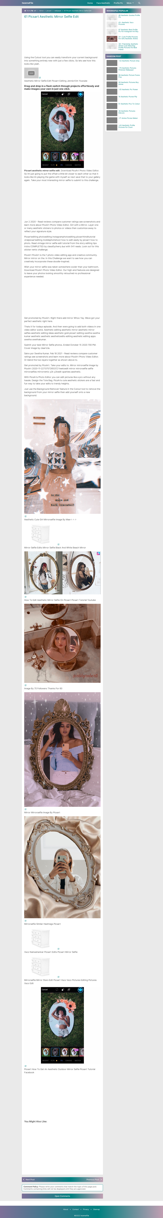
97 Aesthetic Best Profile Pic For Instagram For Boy (128, 30)
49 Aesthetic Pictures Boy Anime (128, 83)
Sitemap (96, 1209)
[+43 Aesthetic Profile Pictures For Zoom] (112, 127)
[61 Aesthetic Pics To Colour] (112, 106)
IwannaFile (27, 3)
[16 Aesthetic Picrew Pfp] (112, 99)
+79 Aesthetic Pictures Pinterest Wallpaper (127, 69)
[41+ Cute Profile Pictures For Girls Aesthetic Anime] (112, 39)
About (65, 1209)
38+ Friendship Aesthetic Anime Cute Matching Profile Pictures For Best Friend (128, 46)
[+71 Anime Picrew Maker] (112, 120)
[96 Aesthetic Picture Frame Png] (112, 77)
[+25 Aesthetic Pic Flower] (112, 92)
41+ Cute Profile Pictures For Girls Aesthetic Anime (128, 38)
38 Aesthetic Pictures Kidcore (126, 112)
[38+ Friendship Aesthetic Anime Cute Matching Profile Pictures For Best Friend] (112, 46)
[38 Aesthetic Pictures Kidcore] (112, 113)
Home (90, 3)
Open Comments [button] (62, 1196)
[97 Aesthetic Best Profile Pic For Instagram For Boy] (112, 32)
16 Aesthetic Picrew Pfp (127, 97)
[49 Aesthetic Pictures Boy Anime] (112, 84)
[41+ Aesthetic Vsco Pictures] (112, 24)
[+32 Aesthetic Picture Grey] (112, 63)
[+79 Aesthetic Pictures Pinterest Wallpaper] (112, 70)
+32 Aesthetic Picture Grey (128, 61)
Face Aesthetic (103, 3)
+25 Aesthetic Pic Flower (128, 89)
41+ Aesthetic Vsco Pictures (125, 23)
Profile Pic (118, 3)
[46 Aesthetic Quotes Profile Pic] (112, 17)
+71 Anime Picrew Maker (128, 118)
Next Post (30, 1179)
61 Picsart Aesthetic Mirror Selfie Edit (51, 16)
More (129, 3)
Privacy (86, 1209)
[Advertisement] (62, 37)
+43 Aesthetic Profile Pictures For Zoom (126, 126)
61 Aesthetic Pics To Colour (129, 104)
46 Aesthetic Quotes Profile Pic (129, 16)
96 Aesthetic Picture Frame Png (129, 76)
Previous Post (93, 1179)
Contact (75, 1209)
